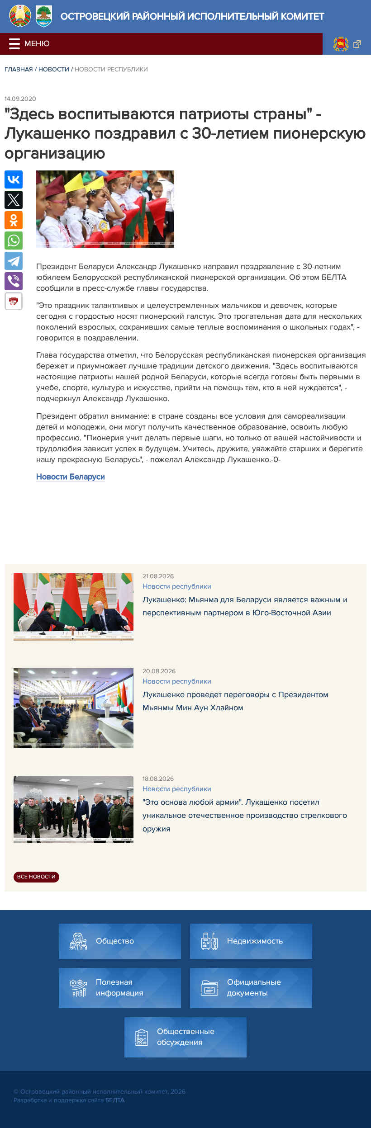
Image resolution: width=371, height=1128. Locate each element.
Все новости (36, 876)
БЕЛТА (114, 1100)
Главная (19, 69)
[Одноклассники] (14, 220)
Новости (53, 69)
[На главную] (20, 16)
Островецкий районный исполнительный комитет (192, 16)
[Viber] (14, 281)
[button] (16, 44)
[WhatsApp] (14, 240)
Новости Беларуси (70, 476)
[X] (14, 200)
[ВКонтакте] (14, 179)
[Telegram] (14, 261)
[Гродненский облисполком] (347, 44)
